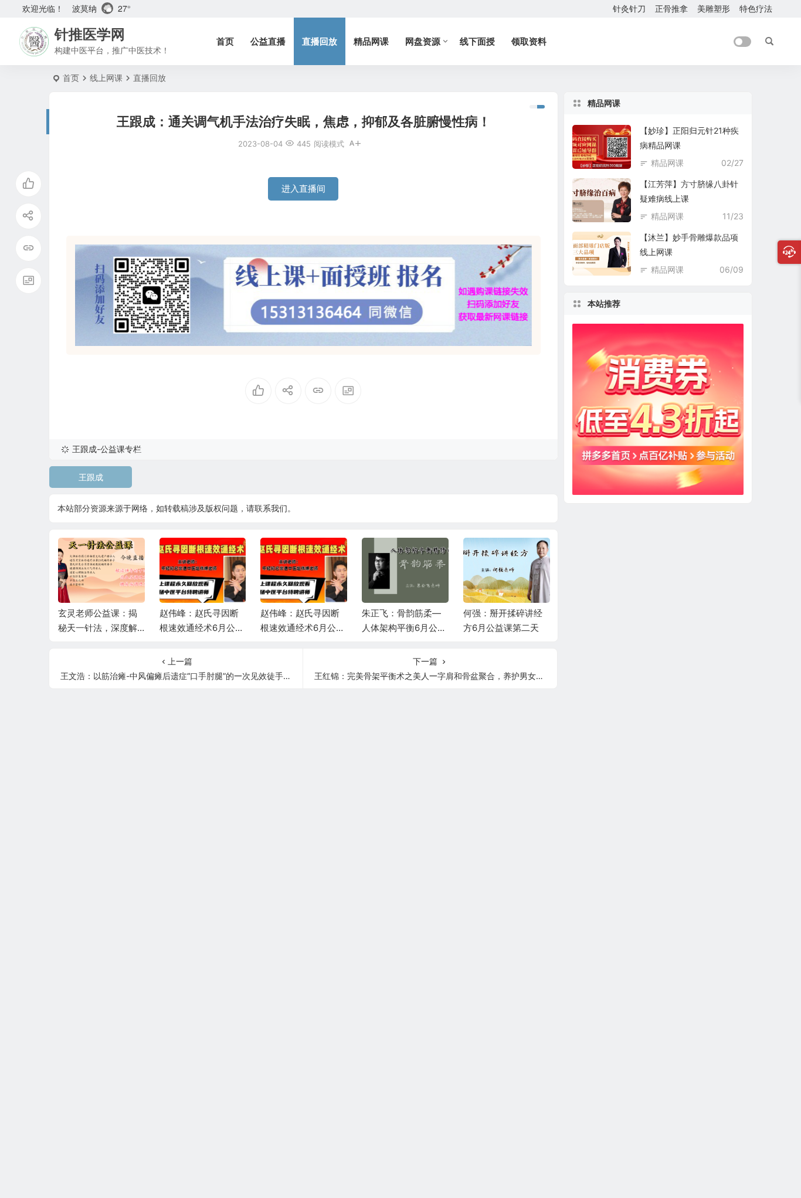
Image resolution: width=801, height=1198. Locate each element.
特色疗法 (755, 8)
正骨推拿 (671, 8)
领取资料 (529, 41)
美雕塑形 (713, 8)
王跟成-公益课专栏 (106, 449)
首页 (225, 41)
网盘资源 (422, 41)
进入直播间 (303, 188)
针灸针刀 (629, 8)
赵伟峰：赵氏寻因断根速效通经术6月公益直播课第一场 (302, 628)
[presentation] (481, 556)
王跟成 (91, 477)
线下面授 (477, 41)
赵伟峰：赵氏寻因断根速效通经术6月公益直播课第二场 (201, 628)
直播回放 (319, 41)
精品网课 (371, 41)
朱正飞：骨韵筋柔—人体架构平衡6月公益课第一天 (404, 628)
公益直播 (268, 41)
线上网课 (106, 78)
